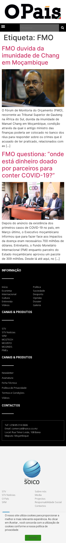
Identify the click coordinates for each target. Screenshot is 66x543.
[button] (3, 26)
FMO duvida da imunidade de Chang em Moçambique (30, 55)
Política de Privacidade (14, 387)
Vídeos (5, 397)
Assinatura (7, 377)
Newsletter (8, 372)
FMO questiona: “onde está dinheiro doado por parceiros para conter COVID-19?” (33, 164)
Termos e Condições (13, 392)
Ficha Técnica (9, 382)
